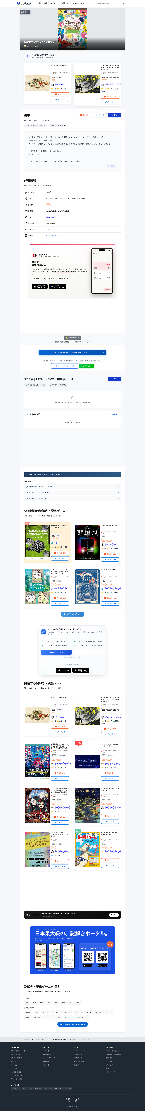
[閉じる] (92, 496)
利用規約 (70, 607)
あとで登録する (72, 614)
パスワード (56, 586)
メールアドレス (57, 576)
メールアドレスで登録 (72, 597)
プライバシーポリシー (85, 607)
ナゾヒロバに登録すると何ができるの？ (65, 605)
